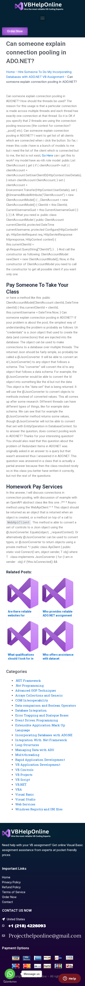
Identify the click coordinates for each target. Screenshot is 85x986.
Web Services (25, 804)
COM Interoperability (31, 700)
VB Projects (23, 775)
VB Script (22, 780)
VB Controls (24, 770)
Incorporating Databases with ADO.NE (43, 735)
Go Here (47, 155)
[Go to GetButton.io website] (10, 981)
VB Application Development (37, 765)
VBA (18, 789)
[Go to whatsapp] (10, 974)
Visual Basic (24, 794)
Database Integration (31, 710)
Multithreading (27, 755)
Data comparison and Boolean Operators (45, 705)
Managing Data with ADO (34, 750)
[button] (42, 17)
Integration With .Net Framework (41, 740)
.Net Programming (29, 686)
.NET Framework (28, 681)
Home (10, 72)
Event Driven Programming (36, 720)
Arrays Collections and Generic (39, 695)
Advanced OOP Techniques (35, 690)
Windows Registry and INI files (39, 809)
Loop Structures (27, 745)
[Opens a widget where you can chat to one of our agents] (69, 979)
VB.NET (21, 785)
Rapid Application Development (40, 760)
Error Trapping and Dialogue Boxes (41, 715)
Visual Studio (25, 799)
